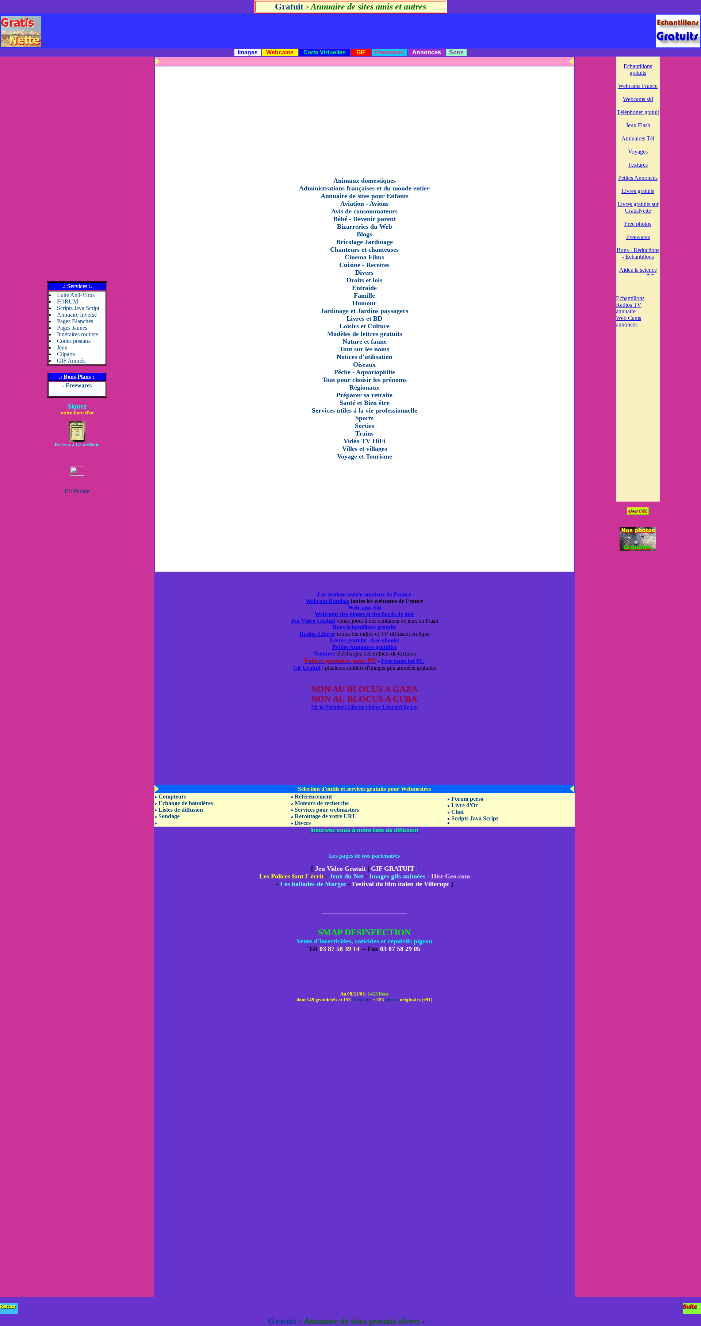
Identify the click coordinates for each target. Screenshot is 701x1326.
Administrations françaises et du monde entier (364, 188)
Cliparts (66, 354)
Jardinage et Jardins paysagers (364, 310)
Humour (364, 303)
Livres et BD (364, 318)
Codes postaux (74, 341)
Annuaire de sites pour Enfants (365, 196)
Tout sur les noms (364, 349)
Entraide (364, 287)
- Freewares (77, 385)
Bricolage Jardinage (364, 242)
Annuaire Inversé (77, 315)
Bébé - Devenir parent (364, 219)
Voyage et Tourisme (364, 456)
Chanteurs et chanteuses (364, 249)
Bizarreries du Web (364, 226)
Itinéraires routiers (77, 334)
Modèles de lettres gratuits (364, 333)
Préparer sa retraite (364, 395)
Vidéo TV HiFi (364, 441)
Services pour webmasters (327, 810)
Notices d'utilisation (364, 356)
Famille (364, 295)
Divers (364, 272)
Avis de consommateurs (364, 211)
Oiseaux (364, 364)
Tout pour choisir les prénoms (364, 379)
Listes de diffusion (180, 810)
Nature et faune (364, 341)
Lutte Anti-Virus (76, 295)
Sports (364, 418)
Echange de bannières (185, 803)
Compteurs (172, 796)
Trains (364, 433)
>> (429, 1322)
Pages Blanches (75, 321)
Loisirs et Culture (365, 326)
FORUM (67, 301)
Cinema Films (364, 257)
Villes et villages (364, 448)
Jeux (62, 347)
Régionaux (364, 387)
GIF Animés (71, 360)
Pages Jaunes (72, 328)
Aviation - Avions (364, 203)
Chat (457, 812)
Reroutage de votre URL (325, 816)
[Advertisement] (77, 166)
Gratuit (289, 6)
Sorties (364, 425)
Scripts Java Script (78, 308)
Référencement (313, 796)
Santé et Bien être (365, 402)
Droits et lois (364, 280)
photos (392, 999)
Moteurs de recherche (322, 803)
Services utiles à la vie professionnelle (364, 410)
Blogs (364, 234)
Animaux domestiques (364, 180)
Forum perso (467, 799)
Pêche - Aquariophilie (364, 372)
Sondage (169, 816)
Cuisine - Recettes (364, 264)
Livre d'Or (464, 805)
